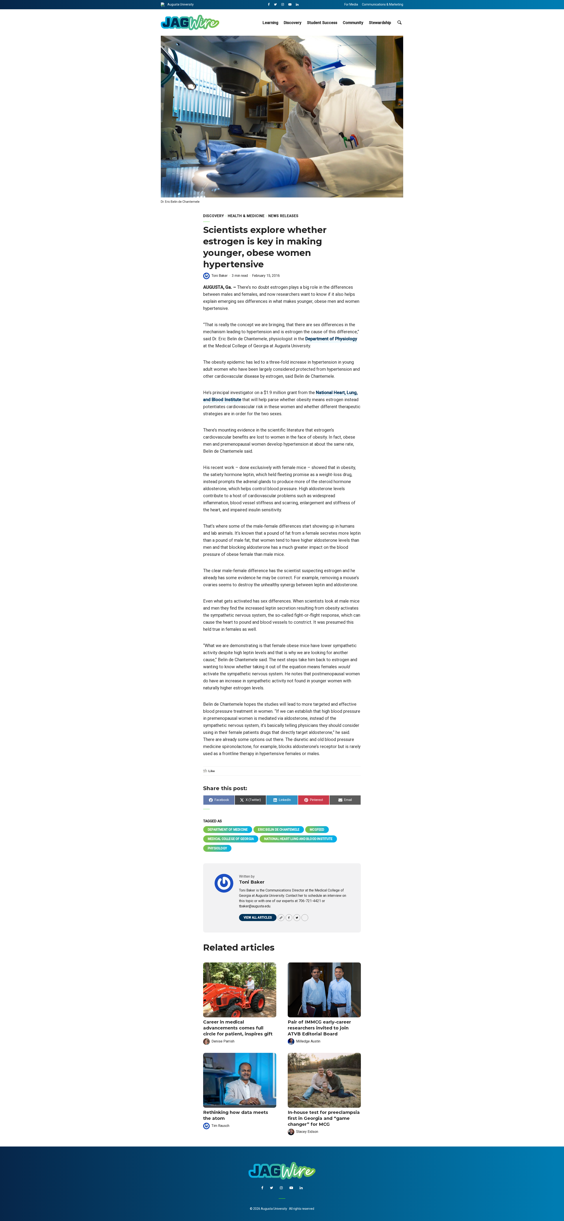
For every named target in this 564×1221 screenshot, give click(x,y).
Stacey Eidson (307, 1132)
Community (353, 22)
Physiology (217, 848)
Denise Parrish (223, 1041)
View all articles (258, 917)
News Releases (283, 216)
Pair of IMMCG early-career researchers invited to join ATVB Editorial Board (319, 1028)
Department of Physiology (331, 338)
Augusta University (180, 4)
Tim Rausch (220, 1126)
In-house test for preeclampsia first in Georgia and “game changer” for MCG (324, 1118)
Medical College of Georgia (231, 839)
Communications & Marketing (382, 4)
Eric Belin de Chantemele (278, 829)
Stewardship (380, 22)
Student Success (322, 22)
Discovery (292, 22)
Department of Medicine (228, 829)
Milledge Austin (308, 1041)
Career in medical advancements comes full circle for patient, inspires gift (238, 1028)
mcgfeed (317, 829)
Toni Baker (220, 276)
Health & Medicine (246, 216)
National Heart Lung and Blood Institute (298, 839)
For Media (351, 4)
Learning (270, 22)
